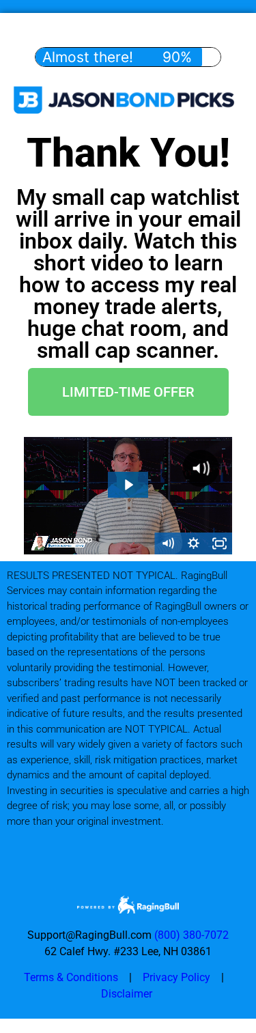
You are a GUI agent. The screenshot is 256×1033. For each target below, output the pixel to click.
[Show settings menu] (193, 543)
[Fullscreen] (219, 543)
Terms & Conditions (71, 977)
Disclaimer (128, 993)
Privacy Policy (176, 977)
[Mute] (167, 543)
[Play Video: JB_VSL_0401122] (128, 485)
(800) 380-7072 (191, 935)
